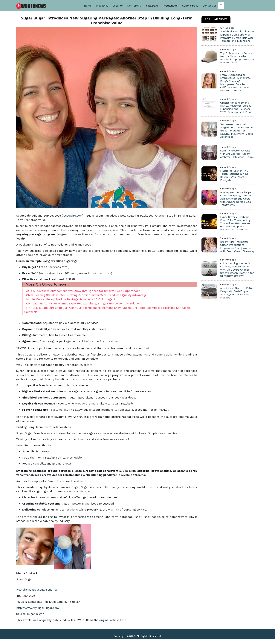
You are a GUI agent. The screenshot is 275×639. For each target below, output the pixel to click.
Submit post (190, 5)
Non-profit (134, 5)
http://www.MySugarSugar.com (37, 608)
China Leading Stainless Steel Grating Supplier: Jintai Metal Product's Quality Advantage (86, 295)
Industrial (102, 5)
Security (117, 5)
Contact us (209, 5)
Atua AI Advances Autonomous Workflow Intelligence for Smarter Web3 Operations (83, 291)
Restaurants (170, 5)
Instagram (151, 5)
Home (87, 5)
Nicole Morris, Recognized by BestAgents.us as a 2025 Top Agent (70, 299)
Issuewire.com (72, 215)
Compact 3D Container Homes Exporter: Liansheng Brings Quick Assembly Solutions (84, 303)
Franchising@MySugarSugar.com (38, 589)
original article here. (113, 620)
